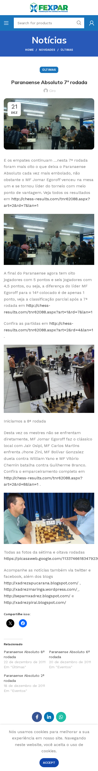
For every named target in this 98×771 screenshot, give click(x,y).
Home (29, 50)
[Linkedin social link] (49, 717)
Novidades (47, 50)
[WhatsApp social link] (61, 717)
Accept (49, 762)
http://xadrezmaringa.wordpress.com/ (40, 589)
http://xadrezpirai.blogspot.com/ (35, 602)
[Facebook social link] (37, 717)
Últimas (67, 50)
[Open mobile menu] (6, 23)
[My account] (92, 23)
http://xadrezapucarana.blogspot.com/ (41, 583)
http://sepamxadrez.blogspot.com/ (37, 595)
